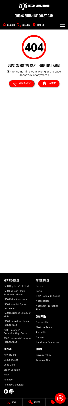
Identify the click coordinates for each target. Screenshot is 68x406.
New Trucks (10, 354)
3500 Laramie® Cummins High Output (17, 340)
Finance (8, 379)
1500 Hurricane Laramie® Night (17, 314)
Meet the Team (44, 327)
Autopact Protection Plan (47, 307)
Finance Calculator (14, 384)
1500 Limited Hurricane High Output (16, 323)
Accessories (43, 300)
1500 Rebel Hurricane (15, 299)
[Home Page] (34, 6)
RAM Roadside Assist (48, 295)
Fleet (6, 374)
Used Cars (9, 364)
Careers (40, 337)
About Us (41, 332)
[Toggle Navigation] (62, 24)
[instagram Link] (11, 391)
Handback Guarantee (47, 342)
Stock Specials (12, 369)
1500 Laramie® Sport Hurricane (15, 306)
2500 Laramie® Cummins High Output (16, 331)
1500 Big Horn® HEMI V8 (16, 285)
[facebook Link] (6, 391)
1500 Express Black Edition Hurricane (14, 292)
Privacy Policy (43, 354)
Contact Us (42, 322)
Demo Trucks (11, 359)
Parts (39, 290)
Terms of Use (43, 359)
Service (40, 285)
